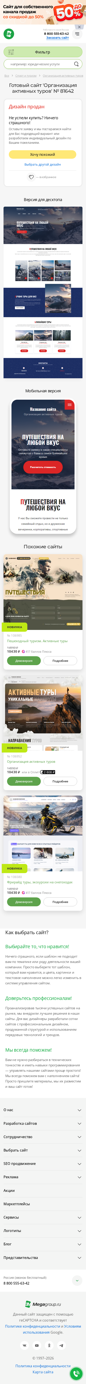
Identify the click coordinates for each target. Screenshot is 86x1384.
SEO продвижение (20, 1163)
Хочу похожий (42, 154)
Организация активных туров (31, 761)
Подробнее (60, 661)
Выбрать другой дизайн (42, 164)
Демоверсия (23, 661)
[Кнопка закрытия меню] (82, 3)
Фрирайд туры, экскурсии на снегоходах (40, 882)
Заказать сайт (57, 37)
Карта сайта (43, 1372)
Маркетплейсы (17, 1203)
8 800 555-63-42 (56, 34)
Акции (9, 1190)
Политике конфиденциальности (32, 1326)
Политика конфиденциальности (43, 1365)
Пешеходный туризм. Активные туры (37, 641)
